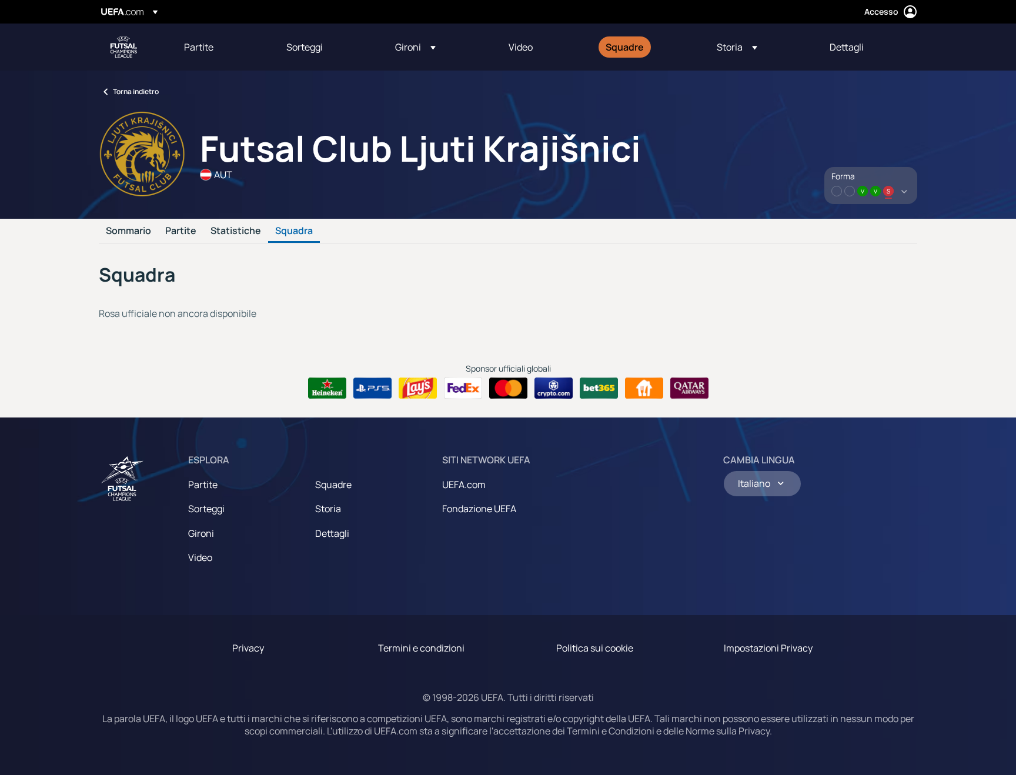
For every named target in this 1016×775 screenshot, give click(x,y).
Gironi (201, 533)
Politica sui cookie (594, 648)
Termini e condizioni (421, 648)
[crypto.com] (553, 388)
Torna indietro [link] (136, 91)
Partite (180, 231)
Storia (328, 508)
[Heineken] (327, 388)
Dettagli (332, 533)
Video (200, 557)
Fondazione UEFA (479, 508)
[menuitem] (220, 47)
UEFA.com (464, 484)
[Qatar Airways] (689, 388)
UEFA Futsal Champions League (123, 47)
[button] (415, 47)
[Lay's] (418, 388)
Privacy (248, 648)
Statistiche (235, 231)
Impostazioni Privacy (768, 648)
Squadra (294, 231)
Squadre (333, 484)
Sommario (128, 231)
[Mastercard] (508, 388)
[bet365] (599, 388)
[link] (198, 47)
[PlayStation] (372, 388)
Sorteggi (206, 508)
